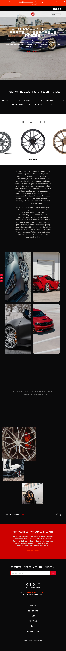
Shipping (33, 621)
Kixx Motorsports (36, 592)
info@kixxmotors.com (26, 2)
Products (33, 611)
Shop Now (32, 51)
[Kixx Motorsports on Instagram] (58, 9)
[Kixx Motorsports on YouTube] (60, 9)
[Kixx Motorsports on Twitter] (56, 9)
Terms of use (38, 640)
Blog (33, 616)
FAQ (33, 626)
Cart (56, 14)
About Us (33, 606)
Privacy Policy (28, 640)
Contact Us (33, 631)
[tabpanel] (33, 40)
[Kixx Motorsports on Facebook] (54, 9)
